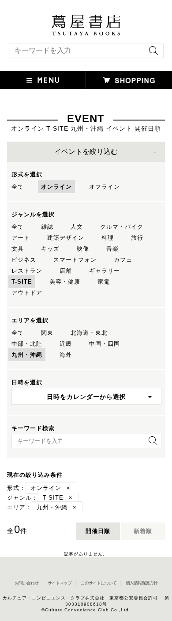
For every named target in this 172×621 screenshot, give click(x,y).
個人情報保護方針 (141, 583)
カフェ (123, 259)
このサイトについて (98, 583)
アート (20, 237)
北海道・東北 (89, 332)
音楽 (112, 248)
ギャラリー (104, 270)
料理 (107, 237)
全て (17, 186)
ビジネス (23, 259)
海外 (66, 354)
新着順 (143, 531)
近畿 (66, 343)
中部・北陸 (26, 343)
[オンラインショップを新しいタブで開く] (129, 80)
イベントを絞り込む (86, 151)
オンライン (56, 186)
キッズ (50, 248)
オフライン (104, 186)
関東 (47, 332)
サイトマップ (59, 583)
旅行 (137, 237)
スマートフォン (75, 259)
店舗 (66, 270)
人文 (77, 226)
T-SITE (21, 281)
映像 (83, 248)
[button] (43, 80)
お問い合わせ (26, 583)
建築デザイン (65, 237)
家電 (103, 281)
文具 (17, 248)
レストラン (26, 270)
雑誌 (47, 226)
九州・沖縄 (26, 354)
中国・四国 (104, 343)
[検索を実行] (151, 53)
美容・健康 (64, 281)
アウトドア (26, 292)
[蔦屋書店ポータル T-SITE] (86, 19)
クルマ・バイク (121, 226)
